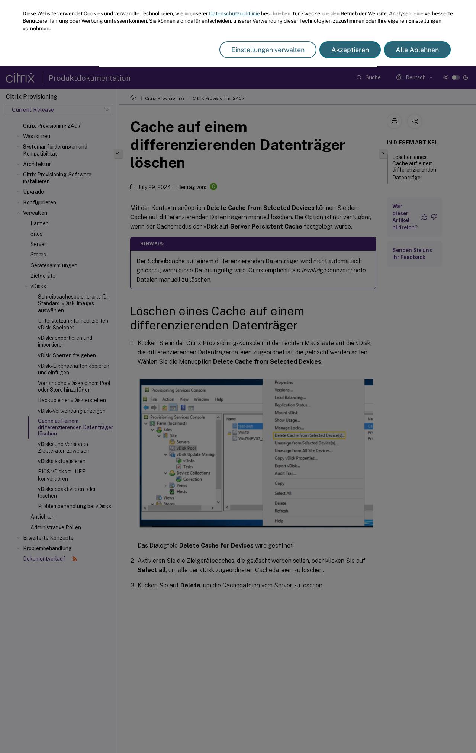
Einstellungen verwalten (268, 50)
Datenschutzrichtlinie (234, 13)
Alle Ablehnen (417, 50)
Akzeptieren (350, 50)
